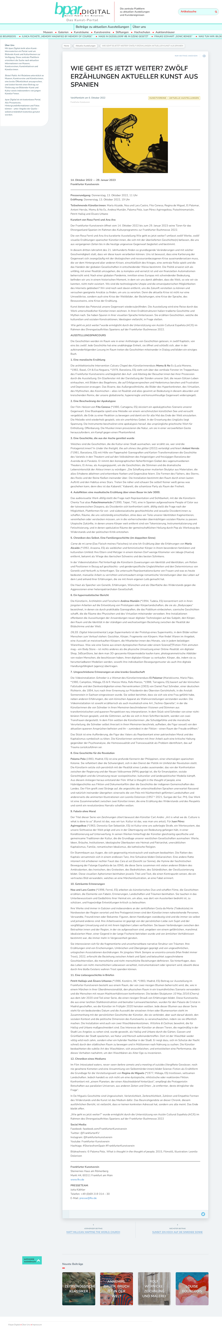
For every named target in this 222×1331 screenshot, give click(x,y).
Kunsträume (81, 32)
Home (66, 45)
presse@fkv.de (88, 1198)
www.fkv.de (77, 1179)
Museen (48, 32)
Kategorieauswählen (30, 1260)
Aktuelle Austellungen (86, 45)
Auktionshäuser (165, 32)
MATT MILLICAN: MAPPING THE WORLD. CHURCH (93, 1232)
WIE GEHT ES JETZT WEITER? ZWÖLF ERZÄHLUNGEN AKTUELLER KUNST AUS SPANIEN (134, 76)
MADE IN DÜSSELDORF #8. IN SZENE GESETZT (94, 36)
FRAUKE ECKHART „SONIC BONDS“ (144, 36)
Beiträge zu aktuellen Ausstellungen (102, 27)
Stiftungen (122, 32)
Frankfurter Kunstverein (80, 102)
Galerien (63, 32)
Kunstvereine (102, 32)
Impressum (37, 1324)
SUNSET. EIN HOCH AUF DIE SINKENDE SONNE (177, 1232)
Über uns (139, 27)
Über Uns (26, 1324)
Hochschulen (142, 32)
